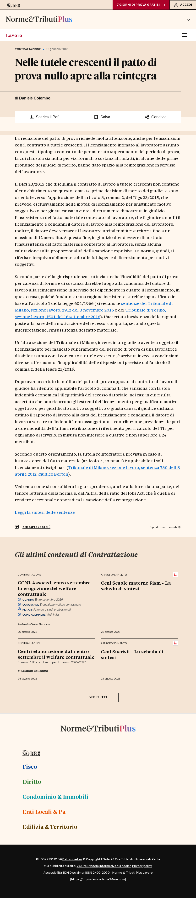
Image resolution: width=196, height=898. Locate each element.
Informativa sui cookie (115, 866)
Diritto (31, 781)
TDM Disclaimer (74, 873)
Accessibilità (53, 873)
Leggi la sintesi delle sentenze (45, 512)
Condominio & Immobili (55, 796)
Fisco (29, 766)
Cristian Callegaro (34, 671)
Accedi (186, 5)
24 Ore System (88, 866)
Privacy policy (142, 866)
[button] (188, 19)
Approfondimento (114, 575)
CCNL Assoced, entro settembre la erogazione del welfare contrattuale (54, 588)
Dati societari (72, 859)
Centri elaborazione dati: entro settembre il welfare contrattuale (56, 654)
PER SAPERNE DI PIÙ (36, 527)
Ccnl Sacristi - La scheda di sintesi (132, 654)
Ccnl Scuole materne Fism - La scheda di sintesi (136, 585)
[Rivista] (175, 574)
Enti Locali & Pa (43, 811)
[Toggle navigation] (184, 35)
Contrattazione (28, 49)
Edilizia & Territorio (49, 826)
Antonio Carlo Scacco (34, 624)
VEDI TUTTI (98, 697)
